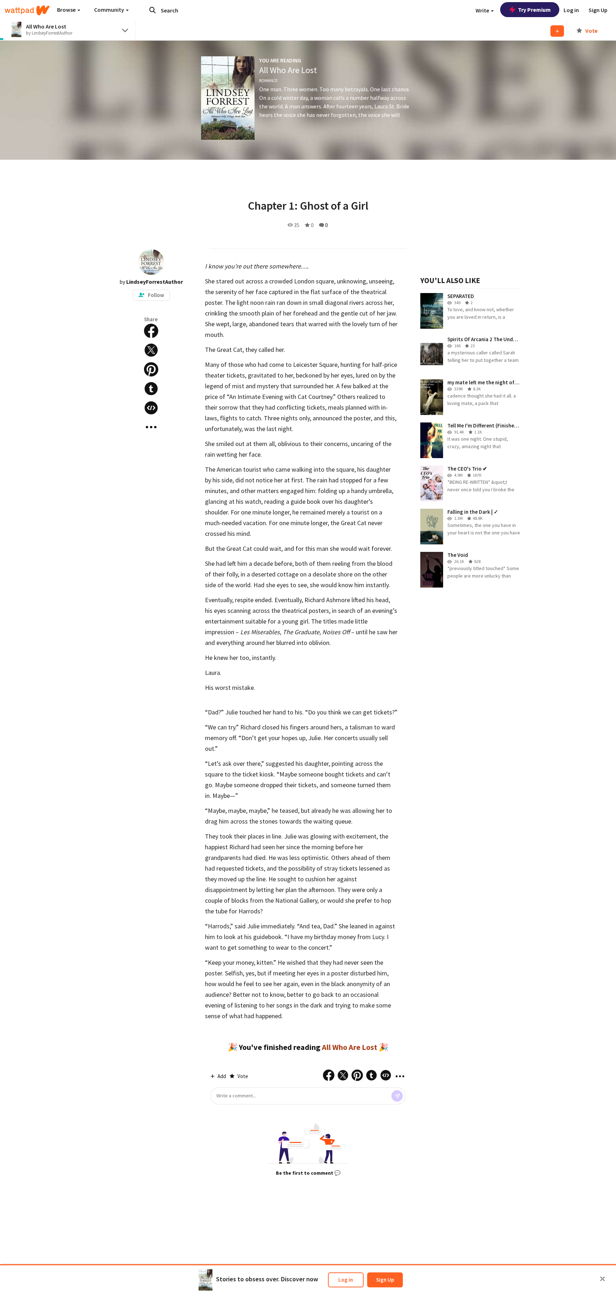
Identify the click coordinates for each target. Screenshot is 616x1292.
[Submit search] (152, 10)
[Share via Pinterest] (151, 369)
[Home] (27, 10)
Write (483, 10)
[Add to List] (557, 31)
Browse (67, 9)
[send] (397, 1096)
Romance (268, 80)
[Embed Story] (151, 408)
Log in (345, 1279)
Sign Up (385, 1279)
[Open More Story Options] (151, 427)
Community (109, 9)
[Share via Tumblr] (151, 388)
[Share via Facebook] (151, 331)
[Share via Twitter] (151, 350)
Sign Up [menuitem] (598, 10)
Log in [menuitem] (571, 10)
